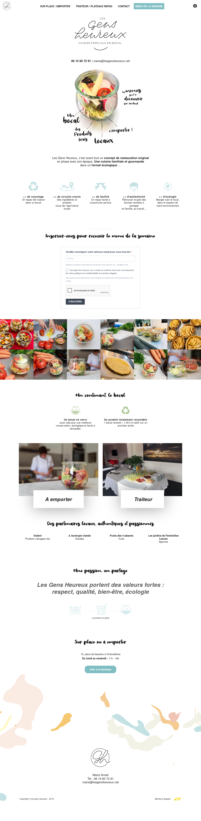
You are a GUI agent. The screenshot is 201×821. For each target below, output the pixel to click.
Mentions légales (163, 798)
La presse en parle (100, 617)
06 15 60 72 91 (81, 61)
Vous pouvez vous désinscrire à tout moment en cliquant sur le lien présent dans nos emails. (99, 279)
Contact (124, 6)
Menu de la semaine (149, 6)
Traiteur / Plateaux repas (94, 6)
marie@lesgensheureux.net (111, 61)
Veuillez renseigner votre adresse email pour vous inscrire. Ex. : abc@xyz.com (97, 265)
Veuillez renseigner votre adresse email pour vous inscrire (98, 252)
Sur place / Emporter (55, 6)
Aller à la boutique (100, 669)
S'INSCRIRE (75, 301)
